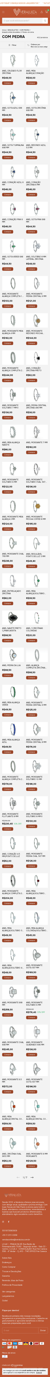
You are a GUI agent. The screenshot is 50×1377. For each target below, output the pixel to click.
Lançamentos (8, 1296)
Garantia (6, 1276)
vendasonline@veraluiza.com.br (16, 1239)
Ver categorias (8, 1291)
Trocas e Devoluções (11, 1271)
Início (4, 30)
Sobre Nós (7, 1258)
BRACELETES (13, 30)
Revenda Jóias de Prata (12, 1280)
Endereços (7, 1262)
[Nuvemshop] (12, 1367)
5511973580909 (9, 1230)
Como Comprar (8, 1267)
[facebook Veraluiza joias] (9, 1222)
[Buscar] (45, 21)
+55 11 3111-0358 (9, 1235)
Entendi (39, 1373)
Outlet (5, 1300)
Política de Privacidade (12, 1285)
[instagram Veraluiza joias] (3, 1222)
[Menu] (3, 12)
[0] (46, 12)
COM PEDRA (24, 30)
